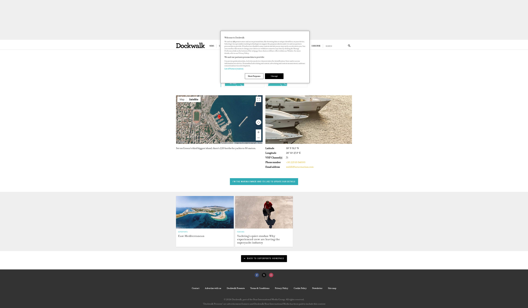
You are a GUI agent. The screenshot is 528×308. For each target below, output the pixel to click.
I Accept (274, 76)
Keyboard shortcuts (227, 143)
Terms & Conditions (260, 288)
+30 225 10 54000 (295, 162)
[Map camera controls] (258, 122)
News (212, 46)
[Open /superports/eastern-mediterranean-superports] (205, 212)
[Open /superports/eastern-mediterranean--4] (234, 85)
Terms (260, 143)
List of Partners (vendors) (233, 69)
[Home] (190, 45)
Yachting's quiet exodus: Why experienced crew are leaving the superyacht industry (258, 239)
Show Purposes (254, 76)
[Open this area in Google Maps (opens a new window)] (181, 142)
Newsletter (317, 288)
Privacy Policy (281, 288)
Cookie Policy (300, 288)
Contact (195, 288)
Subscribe (316, 46)
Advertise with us (213, 288)
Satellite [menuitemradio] (193, 99)
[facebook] (257, 275)
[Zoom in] (258, 132)
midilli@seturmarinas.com (300, 167)
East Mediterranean (191, 236)
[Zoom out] (258, 138)
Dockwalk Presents (236, 288)
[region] (265, 57)
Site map (332, 288)
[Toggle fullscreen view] (258, 99)
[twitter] (264, 275)
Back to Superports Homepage (265, 259)
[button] (219, 117)
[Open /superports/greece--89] (277, 85)
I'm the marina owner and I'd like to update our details (264, 181)
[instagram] (271, 275)
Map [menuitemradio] (182, 99)
